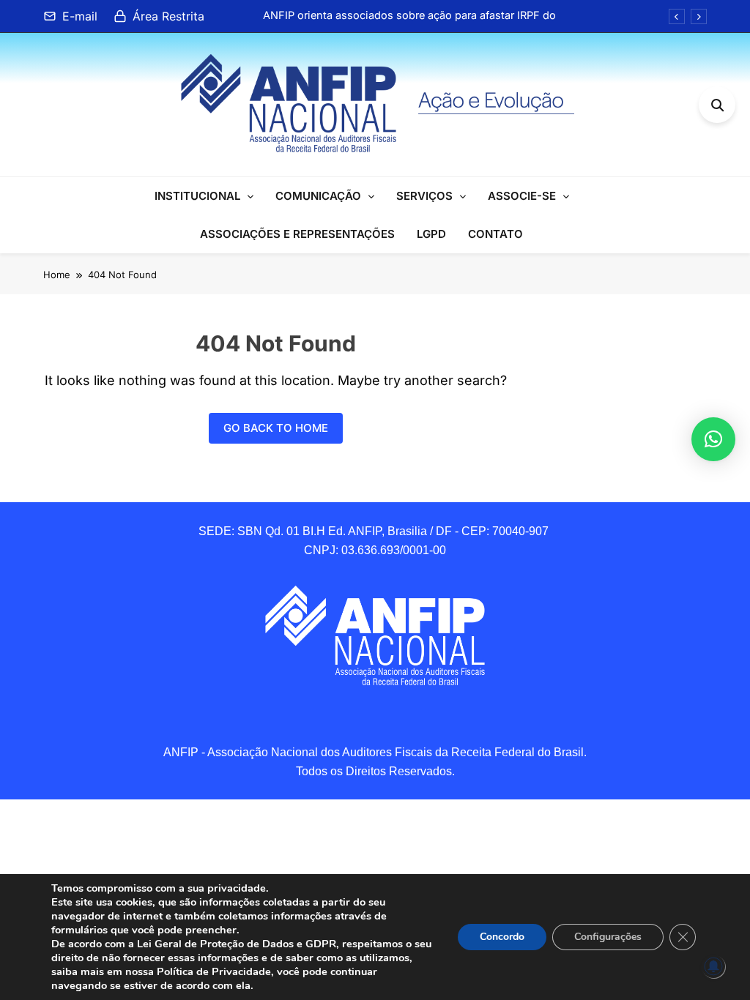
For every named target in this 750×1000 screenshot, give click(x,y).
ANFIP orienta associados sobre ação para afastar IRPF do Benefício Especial (409, 15)
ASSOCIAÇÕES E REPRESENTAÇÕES (297, 234)
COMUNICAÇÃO (318, 196)
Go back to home (275, 428)
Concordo (502, 937)
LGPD (431, 234)
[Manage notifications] (713, 966)
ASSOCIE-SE (522, 196)
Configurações (608, 937)
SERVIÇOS (424, 196)
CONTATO (495, 234)
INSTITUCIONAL (197, 196)
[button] (713, 439)
